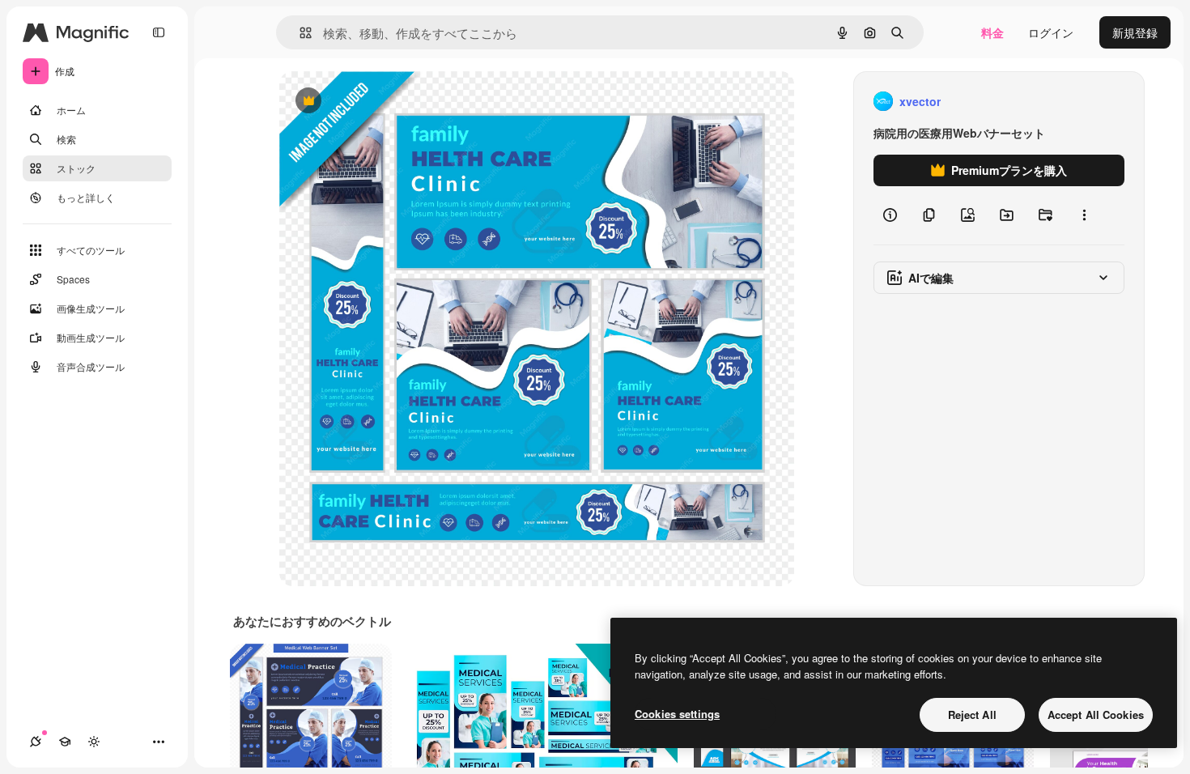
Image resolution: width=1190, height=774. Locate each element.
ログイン (1050, 32)
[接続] (36, 742)
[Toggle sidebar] (159, 32)
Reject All (972, 714)
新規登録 (1135, 32)
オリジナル (390, 101)
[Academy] (65, 742)
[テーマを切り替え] (94, 742)
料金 (992, 32)
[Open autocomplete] (299, 33)
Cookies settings (677, 713)
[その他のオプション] (1084, 215)
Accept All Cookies (1096, 714)
